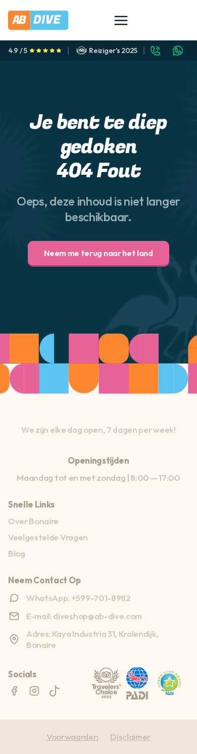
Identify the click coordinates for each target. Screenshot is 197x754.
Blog (16, 553)
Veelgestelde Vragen (48, 537)
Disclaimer (130, 736)
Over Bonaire (33, 521)
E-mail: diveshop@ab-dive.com (84, 616)
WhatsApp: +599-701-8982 (78, 597)
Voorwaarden (72, 736)
